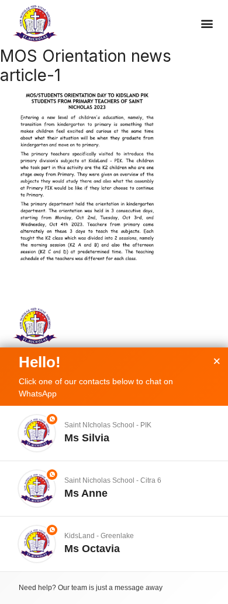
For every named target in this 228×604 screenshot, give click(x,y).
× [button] (217, 361)
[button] (207, 23)
